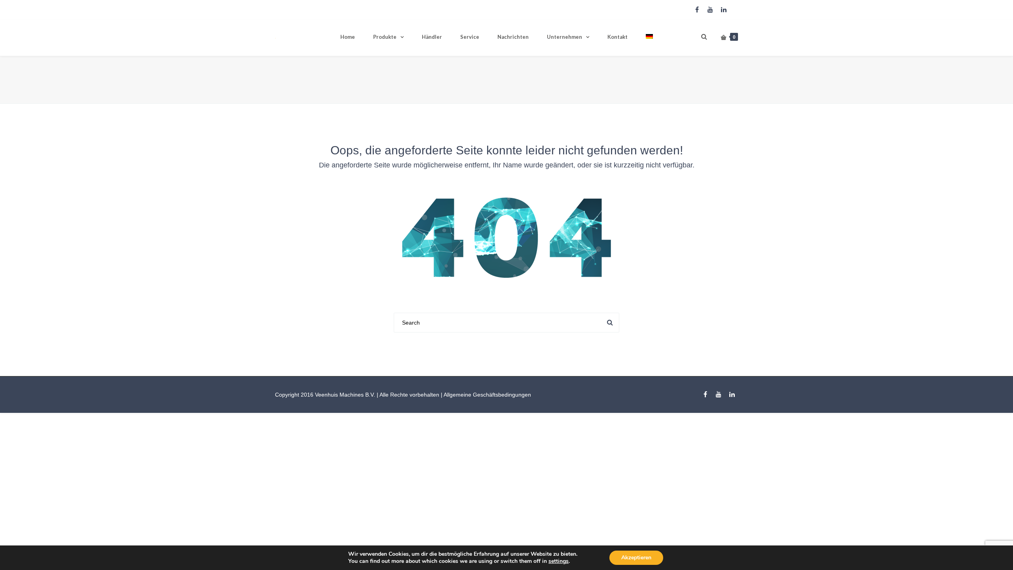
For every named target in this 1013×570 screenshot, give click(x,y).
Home (347, 37)
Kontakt (617, 37)
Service (469, 37)
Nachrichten (513, 37)
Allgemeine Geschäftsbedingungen (487, 394)
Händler (432, 37)
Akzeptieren (636, 557)
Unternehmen (564, 37)
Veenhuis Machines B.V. (345, 394)
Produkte (384, 37)
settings (558, 561)
